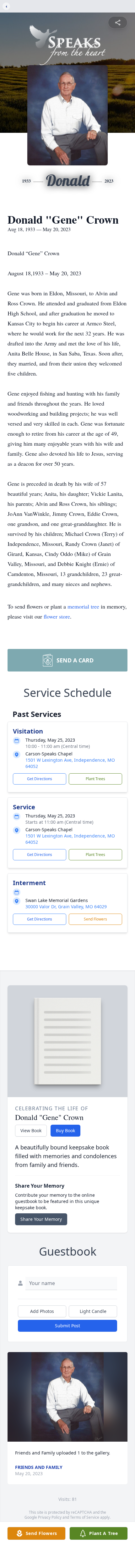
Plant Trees (95, 778)
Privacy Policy (50, 1517)
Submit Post (67, 1326)
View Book (30, 1130)
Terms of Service (84, 1517)
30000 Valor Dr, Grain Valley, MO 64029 (66, 907)
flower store (57, 616)
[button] (67, 1397)
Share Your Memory (41, 1219)
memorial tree (83, 606)
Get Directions (39, 778)
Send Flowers (95, 919)
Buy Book (65, 1130)
